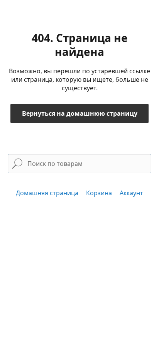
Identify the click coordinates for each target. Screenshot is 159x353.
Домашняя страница (47, 193)
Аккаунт (131, 193)
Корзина (99, 193)
